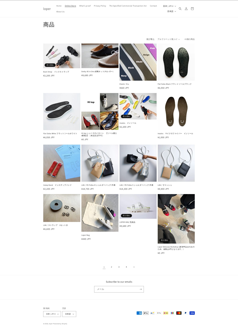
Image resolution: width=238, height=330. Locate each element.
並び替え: (150, 39)
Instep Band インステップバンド (57, 185)
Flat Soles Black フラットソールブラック (175, 84)
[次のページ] (134, 267)
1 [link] (104, 266)
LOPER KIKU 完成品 (127, 222)
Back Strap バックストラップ (56, 72)
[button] (180, 9)
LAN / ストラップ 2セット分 (55, 225)
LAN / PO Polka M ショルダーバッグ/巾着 (98, 185)
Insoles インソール (128, 123)
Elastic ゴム (124, 84)
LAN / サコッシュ (165, 185)
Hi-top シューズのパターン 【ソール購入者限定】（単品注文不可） (99, 134)
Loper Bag (85, 235)
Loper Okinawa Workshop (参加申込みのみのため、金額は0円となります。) (176, 248)
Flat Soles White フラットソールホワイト (60, 133)
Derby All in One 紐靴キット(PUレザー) (97, 71)
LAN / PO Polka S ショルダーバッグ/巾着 (136, 185)
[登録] (141, 289)
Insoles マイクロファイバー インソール (175, 133)
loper (51, 324)
